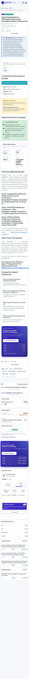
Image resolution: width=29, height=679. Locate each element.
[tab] (3, 516)
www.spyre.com (6, 258)
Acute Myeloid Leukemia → (6, 421)
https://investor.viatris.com (10, 107)
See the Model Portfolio (10, 340)
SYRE (10, 8)
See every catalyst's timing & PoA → (8, 437)
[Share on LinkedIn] (2, 31)
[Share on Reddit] (7, 31)
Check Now (13, 512)
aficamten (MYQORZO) (10, 476)
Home (2, 8)
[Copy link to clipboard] (9, 31)
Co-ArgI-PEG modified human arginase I (11, 420)
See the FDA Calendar (9, 453)
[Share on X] (5, 31)
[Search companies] (14, 2)
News (6, 8)
